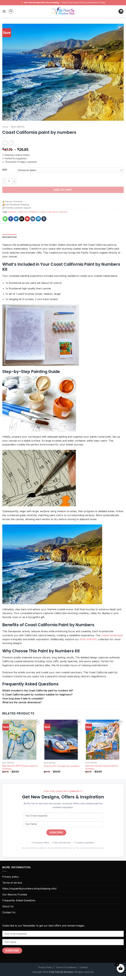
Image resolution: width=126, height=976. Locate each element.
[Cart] (120, 11)
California (22, 212)
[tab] (9, 237)
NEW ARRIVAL (18, 127)
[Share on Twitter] (16, 218)
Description (9, 237)
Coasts (42, 212)
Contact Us (8, 912)
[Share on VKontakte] (32, 218)
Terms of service (12, 882)
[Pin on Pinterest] (27, 218)
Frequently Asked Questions (18, 900)
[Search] (10, 11)
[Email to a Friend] (21, 218)
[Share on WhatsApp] (5, 218)
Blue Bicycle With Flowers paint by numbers (20, 767)
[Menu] (4, 11)
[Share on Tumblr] (43, 218)
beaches (12, 212)
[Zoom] (6, 117)
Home (5, 127)
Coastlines (33, 212)
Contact (84, 967)
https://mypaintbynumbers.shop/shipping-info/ (29, 888)
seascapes (52, 212)
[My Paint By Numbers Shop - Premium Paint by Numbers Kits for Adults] (63, 11)
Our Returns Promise (14, 894)
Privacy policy (10, 876)
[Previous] (2, 749)
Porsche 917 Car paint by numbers (61, 766)
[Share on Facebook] (10, 218)
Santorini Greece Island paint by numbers (101, 767)
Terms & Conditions (66, 967)
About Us (8, 906)
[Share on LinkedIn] (38, 218)
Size (4, 170)
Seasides (63, 212)
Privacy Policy (45, 967)
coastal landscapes (112, 635)
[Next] (123, 749)
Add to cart (63, 189)
